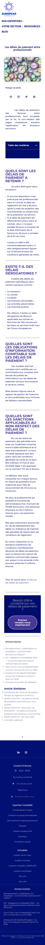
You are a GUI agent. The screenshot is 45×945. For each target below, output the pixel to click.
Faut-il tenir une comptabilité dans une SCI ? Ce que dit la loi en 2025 (22, 913)
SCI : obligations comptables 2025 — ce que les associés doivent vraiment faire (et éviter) (21, 660)
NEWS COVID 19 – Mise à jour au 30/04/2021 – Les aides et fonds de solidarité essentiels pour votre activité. (22, 711)
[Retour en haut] (22, 737)
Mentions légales (8, 936)
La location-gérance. (13, 720)
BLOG (5, 31)
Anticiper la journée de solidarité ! (21, 682)
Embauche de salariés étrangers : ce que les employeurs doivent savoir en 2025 (21, 676)
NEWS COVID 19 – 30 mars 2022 (19, 717)
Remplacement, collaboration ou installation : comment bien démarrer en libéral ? (21, 651)
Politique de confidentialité (29, 936)
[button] (23, 21)
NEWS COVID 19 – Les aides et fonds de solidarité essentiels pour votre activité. (21, 701)
